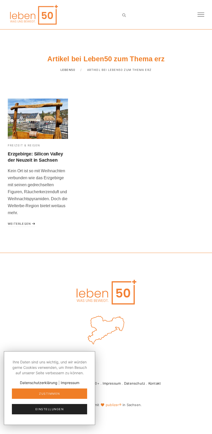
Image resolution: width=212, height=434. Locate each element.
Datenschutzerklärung (38, 382)
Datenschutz (134, 383)
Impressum (112, 383)
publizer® (114, 405)
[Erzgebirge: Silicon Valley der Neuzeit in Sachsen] (38, 119)
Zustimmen (49, 393)
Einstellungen (49, 409)
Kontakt (154, 383)
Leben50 (67, 70)
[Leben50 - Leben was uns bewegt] (33, 14)
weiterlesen (20, 224)
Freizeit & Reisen (24, 145)
